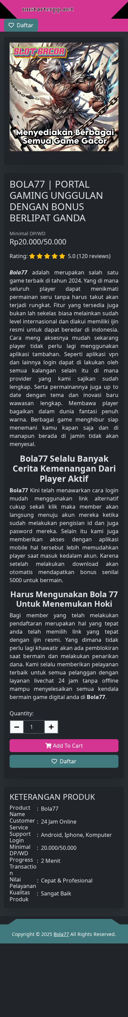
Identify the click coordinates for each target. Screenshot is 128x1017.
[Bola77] (47, 10)
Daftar (68, 761)
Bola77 (61, 934)
